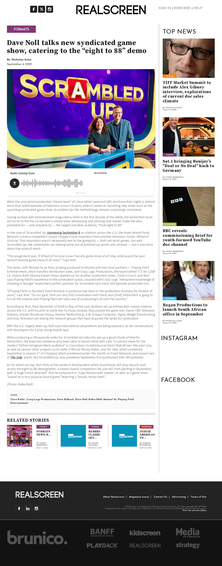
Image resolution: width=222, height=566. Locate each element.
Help (198, 8)
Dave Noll (81, 399)
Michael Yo (110, 399)
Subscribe (182, 8)
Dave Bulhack (65, 399)
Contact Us (160, 497)
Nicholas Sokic (21, 59)
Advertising (179, 497)
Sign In (165, 8)
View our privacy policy (194, 510)
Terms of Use (198, 497)
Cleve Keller (17, 399)
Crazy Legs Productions (41, 399)
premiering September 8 (63, 233)
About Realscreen (113, 497)
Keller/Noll (95, 399)
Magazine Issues (139, 497)
